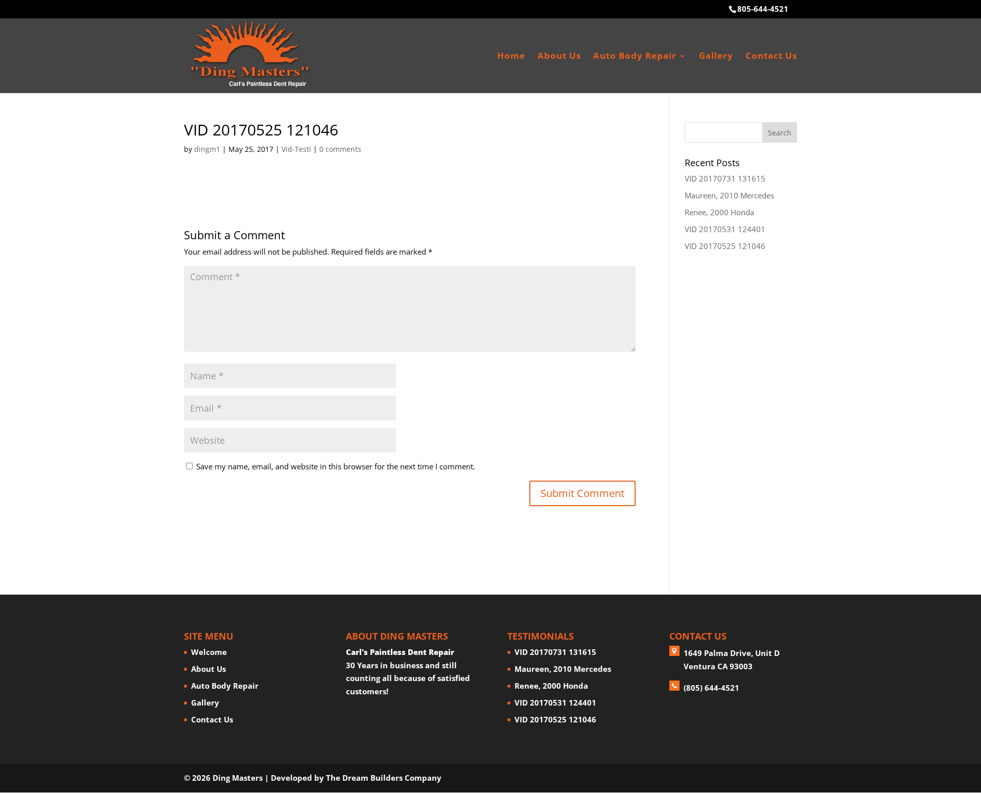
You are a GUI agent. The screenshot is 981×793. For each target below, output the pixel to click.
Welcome (209, 652)
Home (511, 56)
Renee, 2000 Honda (719, 212)
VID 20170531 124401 (725, 229)
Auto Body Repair (634, 56)
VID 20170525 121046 (725, 246)
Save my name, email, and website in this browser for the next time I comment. (335, 466)
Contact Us (771, 56)
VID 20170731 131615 (725, 178)
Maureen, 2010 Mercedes (729, 195)
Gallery (716, 56)
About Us (559, 56)
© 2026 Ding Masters (223, 778)
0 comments (340, 149)
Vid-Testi (296, 149)
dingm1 (207, 149)
